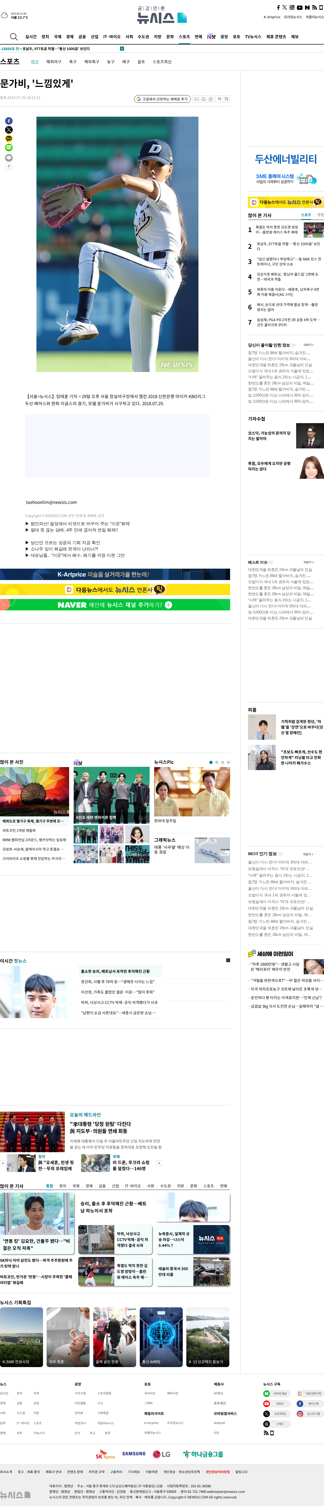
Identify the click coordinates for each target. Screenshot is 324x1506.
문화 (170, 36)
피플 (252, 709)
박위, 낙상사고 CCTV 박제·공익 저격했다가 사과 (119, 1002)
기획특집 (103, 1413)
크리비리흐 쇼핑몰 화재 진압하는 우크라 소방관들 (36, 858)
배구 (126, 61)
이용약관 (152, 1471)
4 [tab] (228, 762)
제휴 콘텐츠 (276, 36)
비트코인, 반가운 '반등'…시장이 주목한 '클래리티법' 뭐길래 (36, 1279)
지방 (157, 36)
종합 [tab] (320, 214)
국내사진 (149, 1393)
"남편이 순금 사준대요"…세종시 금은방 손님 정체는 (120, 1013)
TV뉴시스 (253, 36)
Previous (3, 1163)
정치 (45, 36)
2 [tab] (216, 762)
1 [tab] (211, 762)
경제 (70, 36)
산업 (94, 36)
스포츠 (184, 36)
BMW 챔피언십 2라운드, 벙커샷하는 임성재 (34, 839)
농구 (111, 61)
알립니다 (241, 1471)
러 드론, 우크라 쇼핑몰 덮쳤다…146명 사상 (131, 1168)
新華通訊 (220, 1403)
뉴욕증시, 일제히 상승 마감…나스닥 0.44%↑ (174, 1239)
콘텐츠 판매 (75, 1471)
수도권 (143, 36)
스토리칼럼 (104, 1393)
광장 (224, 36)
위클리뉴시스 (315, 16)
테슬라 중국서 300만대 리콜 (173, 1271)
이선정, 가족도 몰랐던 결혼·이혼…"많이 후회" (118, 992)
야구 (35, 61)
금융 (82, 36)
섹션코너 (80, 1423)
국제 (58, 36)
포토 (236, 36)
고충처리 (116, 1471)
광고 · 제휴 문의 (29, 1471)
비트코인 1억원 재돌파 (19, 830)
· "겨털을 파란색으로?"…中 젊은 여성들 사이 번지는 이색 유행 (286, 980)
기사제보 (134, 1471)
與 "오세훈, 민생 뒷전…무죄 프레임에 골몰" (56, 1168)
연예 (198, 36)
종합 (49, 1186)
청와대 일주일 (165, 820)
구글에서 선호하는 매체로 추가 (165, 98)
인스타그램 (313, 1413)
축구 (73, 61)
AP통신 (218, 1393)
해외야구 (54, 61)
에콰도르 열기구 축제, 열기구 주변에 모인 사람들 (36, 820)
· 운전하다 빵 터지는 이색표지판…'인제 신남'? (285, 997)
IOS (216, 1432)
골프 (141, 61)
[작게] (219, 99)
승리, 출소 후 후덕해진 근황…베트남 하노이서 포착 (113, 1207)
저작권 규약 (97, 1471)
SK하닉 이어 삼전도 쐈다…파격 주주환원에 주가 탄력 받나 (36, 1263)
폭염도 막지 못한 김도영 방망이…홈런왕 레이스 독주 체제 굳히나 (132, 1271)
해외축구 (91, 61)
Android (219, 1422)
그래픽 (148, 1403)
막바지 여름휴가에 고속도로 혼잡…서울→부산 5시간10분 (54, 48)
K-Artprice (272, 16)
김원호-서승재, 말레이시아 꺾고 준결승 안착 (35, 849)
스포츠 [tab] (306, 214)
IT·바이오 (112, 36)
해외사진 (172, 1393)
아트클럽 (80, 1403)
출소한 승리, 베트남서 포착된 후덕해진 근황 (115, 971)
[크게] (226, 99)
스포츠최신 (162, 61)
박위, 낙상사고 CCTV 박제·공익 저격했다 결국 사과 (132, 1239)
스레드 (280, 1423)
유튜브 (280, 1403)
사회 (129, 36)
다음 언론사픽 (313, 1393)
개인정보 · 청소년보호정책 (181, 1471)
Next (159, 1163)
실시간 (31, 36)
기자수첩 (256, 418)
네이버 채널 (280, 1393)
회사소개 (6, 1471)
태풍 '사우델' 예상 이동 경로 (172, 849)
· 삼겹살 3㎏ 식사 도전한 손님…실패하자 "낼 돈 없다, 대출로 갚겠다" (286, 1006)
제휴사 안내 (54, 1471)
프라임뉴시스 (293, 16)
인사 (77, 1433)
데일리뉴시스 (105, 1423)
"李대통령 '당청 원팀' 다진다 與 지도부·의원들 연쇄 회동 (100, 1127)
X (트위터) (280, 1413)
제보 (295, 36)
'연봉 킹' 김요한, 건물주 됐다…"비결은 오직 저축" (36, 1244)
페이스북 (313, 1403)
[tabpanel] (192, 799)
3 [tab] (222, 762)
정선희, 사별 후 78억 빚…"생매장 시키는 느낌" (118, 981)
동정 (107, 1433)
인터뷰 (79, 1413)
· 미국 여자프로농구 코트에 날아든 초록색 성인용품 (286, 989)
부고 (92, 1433)
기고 (100, 1403)
